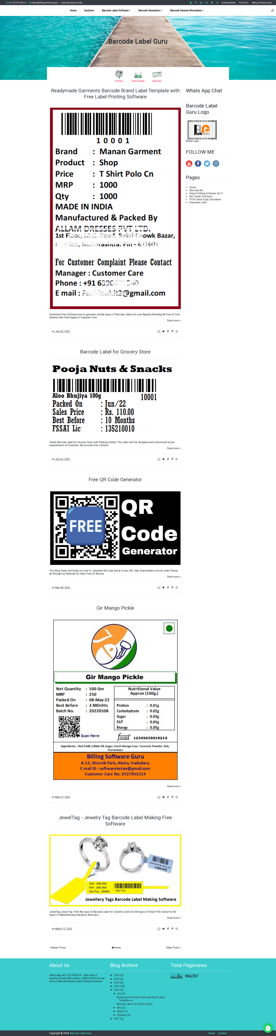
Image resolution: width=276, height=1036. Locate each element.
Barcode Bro (196, 190)
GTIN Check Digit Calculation (205, 199)
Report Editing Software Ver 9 (206, 193)
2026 (117, 975)
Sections (89, 10)
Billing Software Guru (262, 2)
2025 (117, 978)
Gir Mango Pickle (115, 608)
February (122, 1015)
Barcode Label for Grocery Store (115, 352)
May (119, 1007)
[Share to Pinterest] (172, 331)
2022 (117, 989)
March (120, 1011)
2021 (117, 1018)
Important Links (198, 202)
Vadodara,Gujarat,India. (72, 2)
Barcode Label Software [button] (115, 10)
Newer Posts (58, 947)
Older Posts (173, 947)
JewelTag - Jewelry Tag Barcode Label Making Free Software (115, 820)
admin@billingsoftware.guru (44, 2)
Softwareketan (229, 2)
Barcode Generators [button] (149, 10)
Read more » (174, 320)
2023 (117, 986)
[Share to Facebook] (168, 331)
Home (73, 10)
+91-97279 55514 (17, 2)
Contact (222, 1033)
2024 (117, 982)
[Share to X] (163, 331)
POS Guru (243, 2)
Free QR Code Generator (115, 479)
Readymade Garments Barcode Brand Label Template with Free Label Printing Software (115, 94)
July (119, 993)
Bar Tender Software (200, 196)
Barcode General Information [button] (186, 10)
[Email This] (159, 331)
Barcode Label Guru (138, 41)
